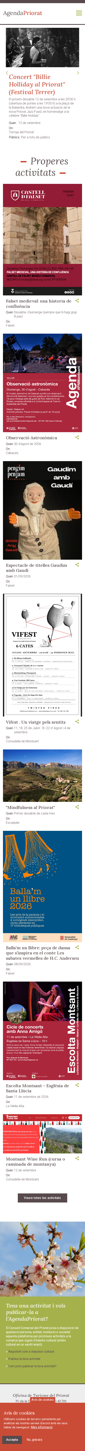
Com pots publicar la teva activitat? (32, 1366)
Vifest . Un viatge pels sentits (35, 722)
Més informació (42, 1427)
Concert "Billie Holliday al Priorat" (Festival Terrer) (37, 84)
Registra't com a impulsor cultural (31, 1351)
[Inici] (22, 13)
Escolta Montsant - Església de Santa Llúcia (37, 1088)
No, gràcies (34, 1440)
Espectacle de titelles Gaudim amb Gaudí (36, 567)
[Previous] (7, 73)
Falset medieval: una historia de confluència (38, 303)
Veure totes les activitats (42, 1198)
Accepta (12, 1440)
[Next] (78, 73)
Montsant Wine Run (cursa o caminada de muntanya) (35, 1161)
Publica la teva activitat (24, 1359)
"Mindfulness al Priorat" (30, 807)
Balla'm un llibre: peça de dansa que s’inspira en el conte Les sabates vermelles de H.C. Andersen (42, 953)
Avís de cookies (42, 1400)
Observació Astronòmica (31, 437)
